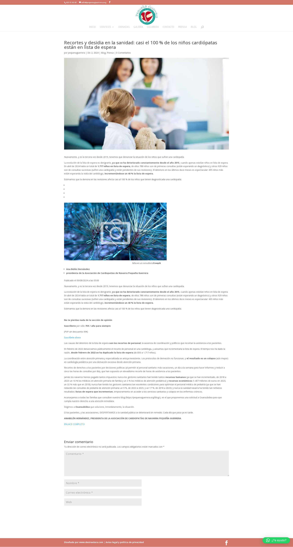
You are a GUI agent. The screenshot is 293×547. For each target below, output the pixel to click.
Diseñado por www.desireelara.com (83, 542)
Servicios (105, 27)
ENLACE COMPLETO (74, 424)
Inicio (92, 27)
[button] (276, 540)
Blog (194, 27)
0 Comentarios (123, 52)
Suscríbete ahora (72, 337)
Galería (138, 27)
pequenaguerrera (76, 52)
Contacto (168, 27)
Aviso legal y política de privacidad (124, 542)
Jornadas (124, 27)
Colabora (153, 27)
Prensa (182, 27)
